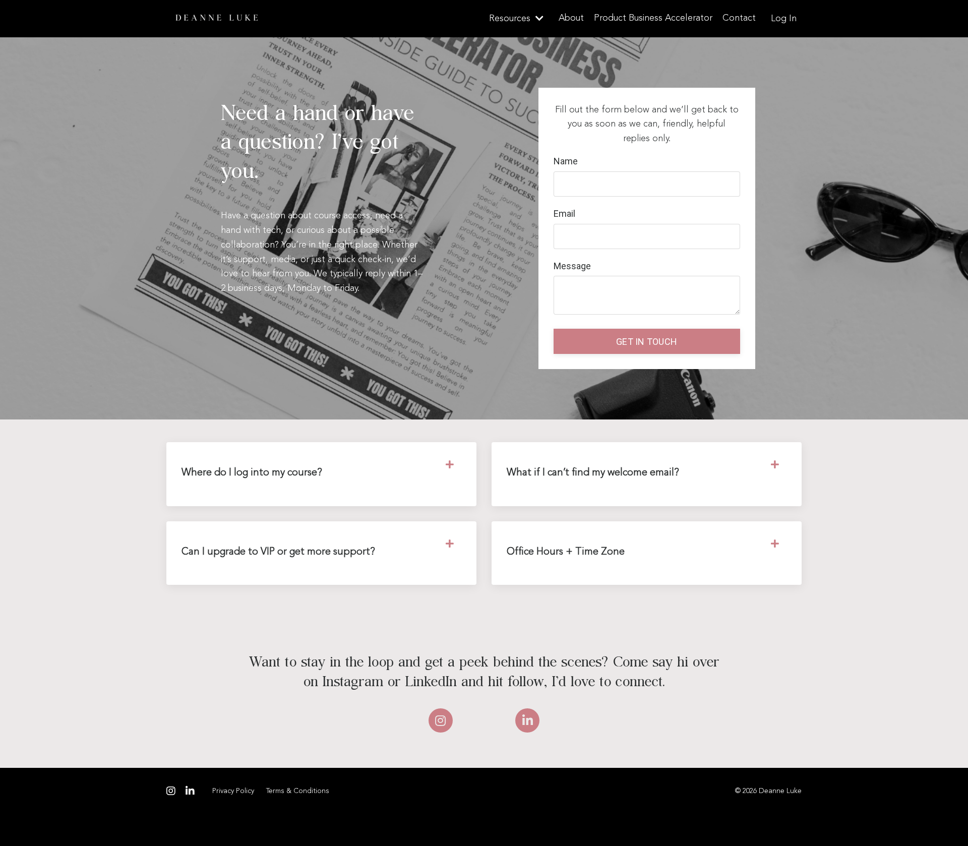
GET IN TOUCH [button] (646, 341)
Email (564, 213)
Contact (739, 18)
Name (566, 161)
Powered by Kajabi (772, 819)
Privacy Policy (233, 791)
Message (572, 266)
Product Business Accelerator (653, 18)
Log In (784, 18)
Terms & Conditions (297, 791)
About (571, 18)
